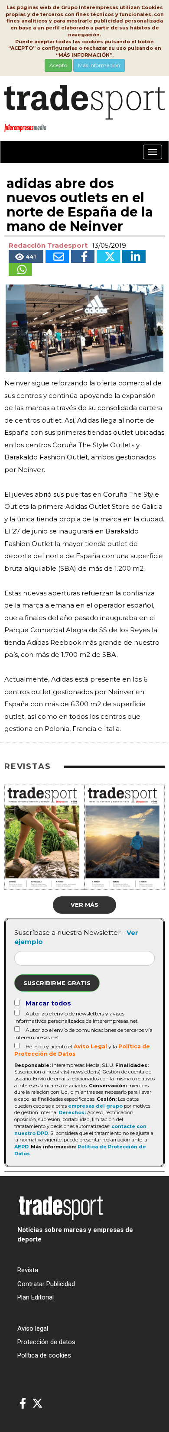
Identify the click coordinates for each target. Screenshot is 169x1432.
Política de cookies (44, 1355)
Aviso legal (32, 1328)
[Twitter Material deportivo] (37, 1404)
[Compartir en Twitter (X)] (108, 256)
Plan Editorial (35, 1297)
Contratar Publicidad (46, 1284)
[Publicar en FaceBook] (82, 256)
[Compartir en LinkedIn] (134, 256)
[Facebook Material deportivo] (22, 1404)
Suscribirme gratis (57, 982)
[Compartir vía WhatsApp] (20, 269)
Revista (27, 1270)
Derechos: (72, 1112)
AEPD (21, 1147)
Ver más (84, 904)
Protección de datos (46, 1342)
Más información (99, 65)
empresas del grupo (95, 1106)
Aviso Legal (90, 1046)
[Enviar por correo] (57, 256)
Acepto (58, 65)
